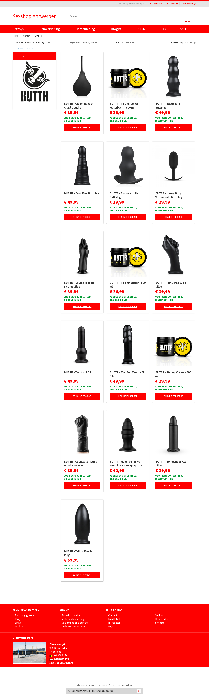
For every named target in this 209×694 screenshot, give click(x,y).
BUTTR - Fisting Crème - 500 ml (173, 374)
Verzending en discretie (75, 622)
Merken (19, 626)
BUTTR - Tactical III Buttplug (167, 105)
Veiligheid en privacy (73, 619)
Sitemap (159, 622)
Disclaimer (103, 685)
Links (18, 622)
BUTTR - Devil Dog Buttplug (81, 193)
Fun (164, 29)
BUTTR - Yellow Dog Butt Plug (80, 553)
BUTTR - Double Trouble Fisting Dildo (79, 284)
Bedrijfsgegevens (24, 615)
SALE (183, 29)
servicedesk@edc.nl (61, 663)
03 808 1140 (60, 655)
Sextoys (18, 29)
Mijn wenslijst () (189, 3)
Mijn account (172, 3)
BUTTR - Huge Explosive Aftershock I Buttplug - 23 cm (126, 463)
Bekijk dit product (82, 127)
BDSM (141, 29)
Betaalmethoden (71, 615)
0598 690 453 (61, 659)
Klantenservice (156, 3)
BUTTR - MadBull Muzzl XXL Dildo (127, 374)
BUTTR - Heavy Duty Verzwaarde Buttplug (168, 195)
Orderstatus (161, 619)
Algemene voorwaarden (87, 685)
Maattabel (114, 619)
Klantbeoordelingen (125, 685)
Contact (112, 615)
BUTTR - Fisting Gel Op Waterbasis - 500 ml (124, 105)
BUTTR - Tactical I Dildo (79, 372)
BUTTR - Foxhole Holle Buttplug (124, 195)
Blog (17, 619)
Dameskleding (49, 29)
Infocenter (114, 622)
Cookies (159, 615)
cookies (109, 690)
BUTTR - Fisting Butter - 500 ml (128, 284)
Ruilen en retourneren (74, 626)
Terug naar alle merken (24, 48)
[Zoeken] (134, 16)
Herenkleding (85, 29)
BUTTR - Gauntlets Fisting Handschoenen (80, 463)
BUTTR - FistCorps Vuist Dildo (170, 284)
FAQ (110, 626)
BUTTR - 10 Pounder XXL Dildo (170, 463)
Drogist (116, 29)
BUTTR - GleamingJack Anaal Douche (78, 105)
